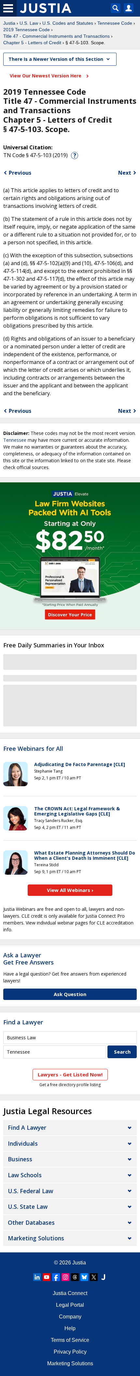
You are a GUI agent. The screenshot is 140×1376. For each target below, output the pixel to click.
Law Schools (25, 1175)
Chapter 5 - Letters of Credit (32, 42)
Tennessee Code (114, 23)
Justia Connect (70, 1293)
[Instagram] (65, 1277)
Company (70, 1316)
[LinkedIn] (37, 1277)
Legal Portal (70, 1305)
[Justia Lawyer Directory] (103, 1277)
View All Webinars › (70, 890)
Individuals (23, 1143)
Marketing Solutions (36, 1238)
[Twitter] (94, 1277)
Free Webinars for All (33, 748)
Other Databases (31, 1222)
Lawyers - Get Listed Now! (70, 1074)
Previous (20, 172)
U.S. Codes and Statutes (67, 23)
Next (124, 172)
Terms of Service (70, 1340)
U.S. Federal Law (30, 1191)
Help (70, 1328)
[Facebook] (56, 1277)
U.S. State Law (28, 1206)
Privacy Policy (70, 1352)
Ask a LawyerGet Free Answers (28, 958)
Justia (9, 23)
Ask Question (70, 994)
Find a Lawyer (23, 1022)
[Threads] (75, 1277)
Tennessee (14, 440)
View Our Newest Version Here (46, 76)
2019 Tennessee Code (26, 29)
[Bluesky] (84, 1277)
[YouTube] (46, 1277)
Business (20, 1159)
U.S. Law (29, 23)
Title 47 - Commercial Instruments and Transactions (56, 36)
